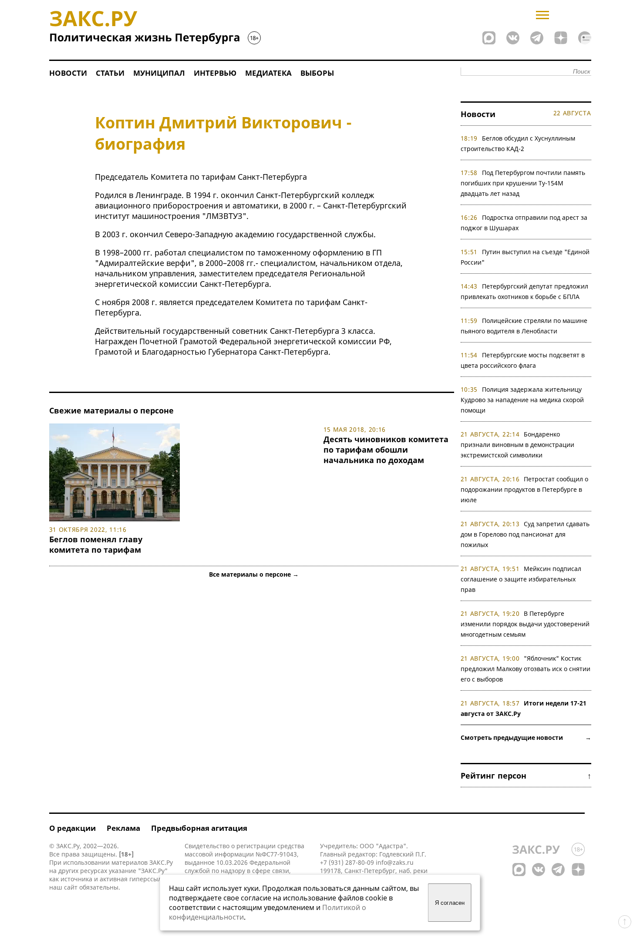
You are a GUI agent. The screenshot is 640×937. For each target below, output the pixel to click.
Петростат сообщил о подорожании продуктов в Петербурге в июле (525, 489)
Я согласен (450, 903)
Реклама (123, 828)
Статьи (110, 73)
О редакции (72, 828)
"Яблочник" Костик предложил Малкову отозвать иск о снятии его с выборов (525, 668)
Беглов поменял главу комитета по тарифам (95, 544)
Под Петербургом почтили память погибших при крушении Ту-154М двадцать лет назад (523, 183)
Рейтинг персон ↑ (526, 775)
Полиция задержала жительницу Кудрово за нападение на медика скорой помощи (522, 399)
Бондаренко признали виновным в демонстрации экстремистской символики (517, 444)
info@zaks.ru (395, 862)
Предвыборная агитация (199, 828)
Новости (68, 73)
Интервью (215, 73)
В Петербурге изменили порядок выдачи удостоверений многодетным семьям (525, 623)
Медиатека (268, 73)
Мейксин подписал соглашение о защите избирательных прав (521, 579)
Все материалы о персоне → (254, 574)
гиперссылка (148, 879)
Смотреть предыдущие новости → (526, 737)
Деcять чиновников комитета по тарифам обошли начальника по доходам (385, 449)
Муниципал (159, 73)
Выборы (317, 73)
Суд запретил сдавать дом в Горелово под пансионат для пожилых (525, 534)
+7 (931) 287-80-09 (347, 862)
